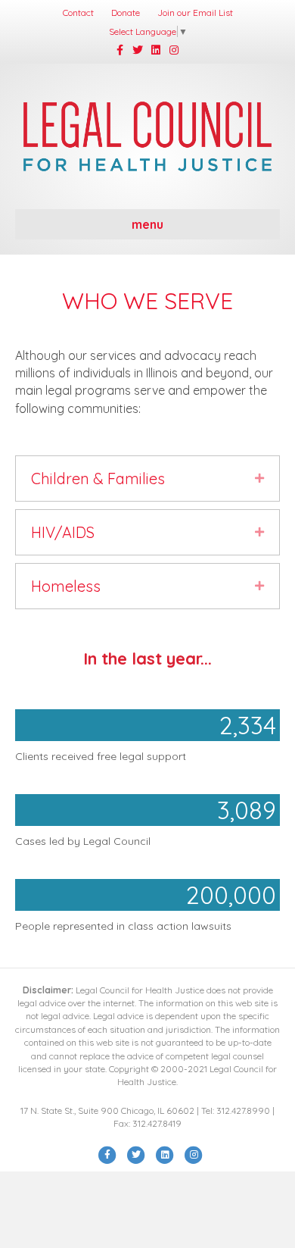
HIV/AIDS (63, 532)
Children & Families (98, 478)
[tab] (147, 478)
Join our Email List (195, 12)
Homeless (66, 586)
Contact (78, 12)
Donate (125, 12)
